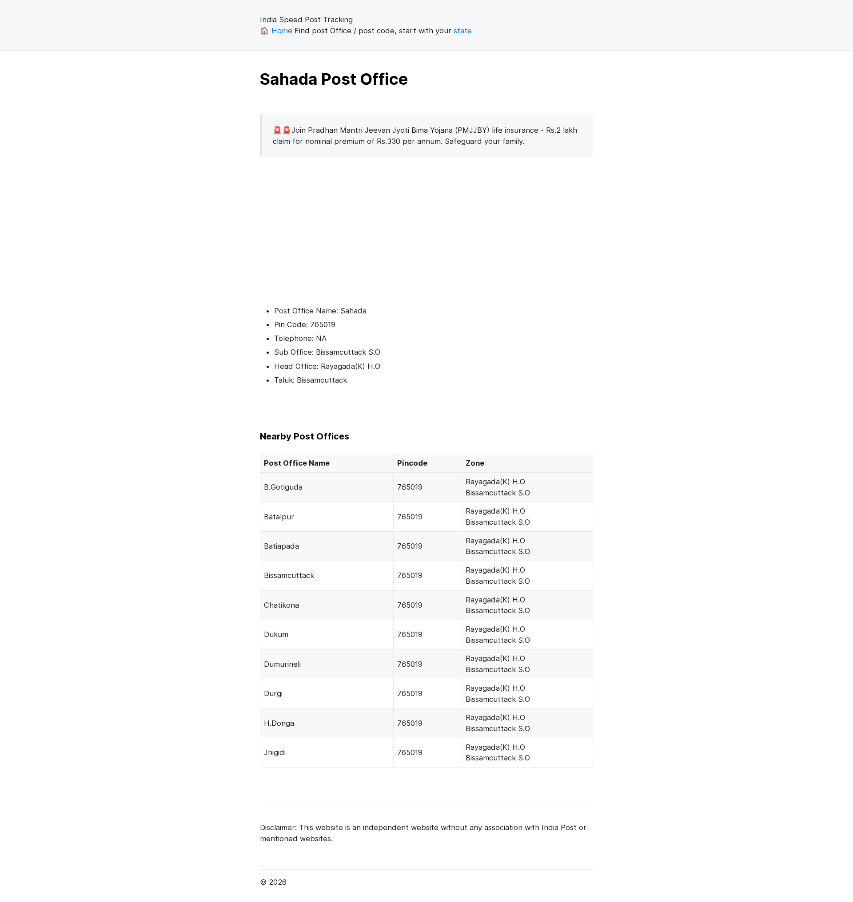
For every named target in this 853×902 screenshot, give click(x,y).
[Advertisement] (334, 226)
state (463, 30)
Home (281, 30)
